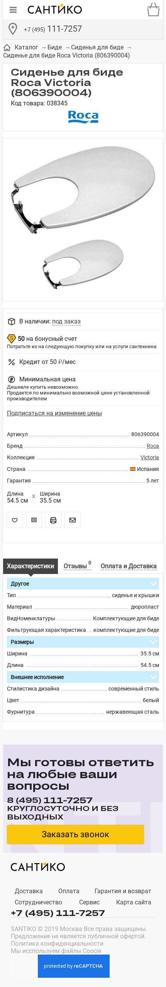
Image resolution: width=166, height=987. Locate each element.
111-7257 (53, 29)
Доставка (29, 891)
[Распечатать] (53, 520)
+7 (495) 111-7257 (58, 912)
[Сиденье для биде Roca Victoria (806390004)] (83, 190)
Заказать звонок (75, 834)
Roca (153, 446)
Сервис (89, 902)
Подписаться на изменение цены (54, 413)
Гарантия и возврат (123, 891)
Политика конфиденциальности (57, 943)
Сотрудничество (38, 902)
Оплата (69, 891)
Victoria (150, 457)
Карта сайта (133, 902)
